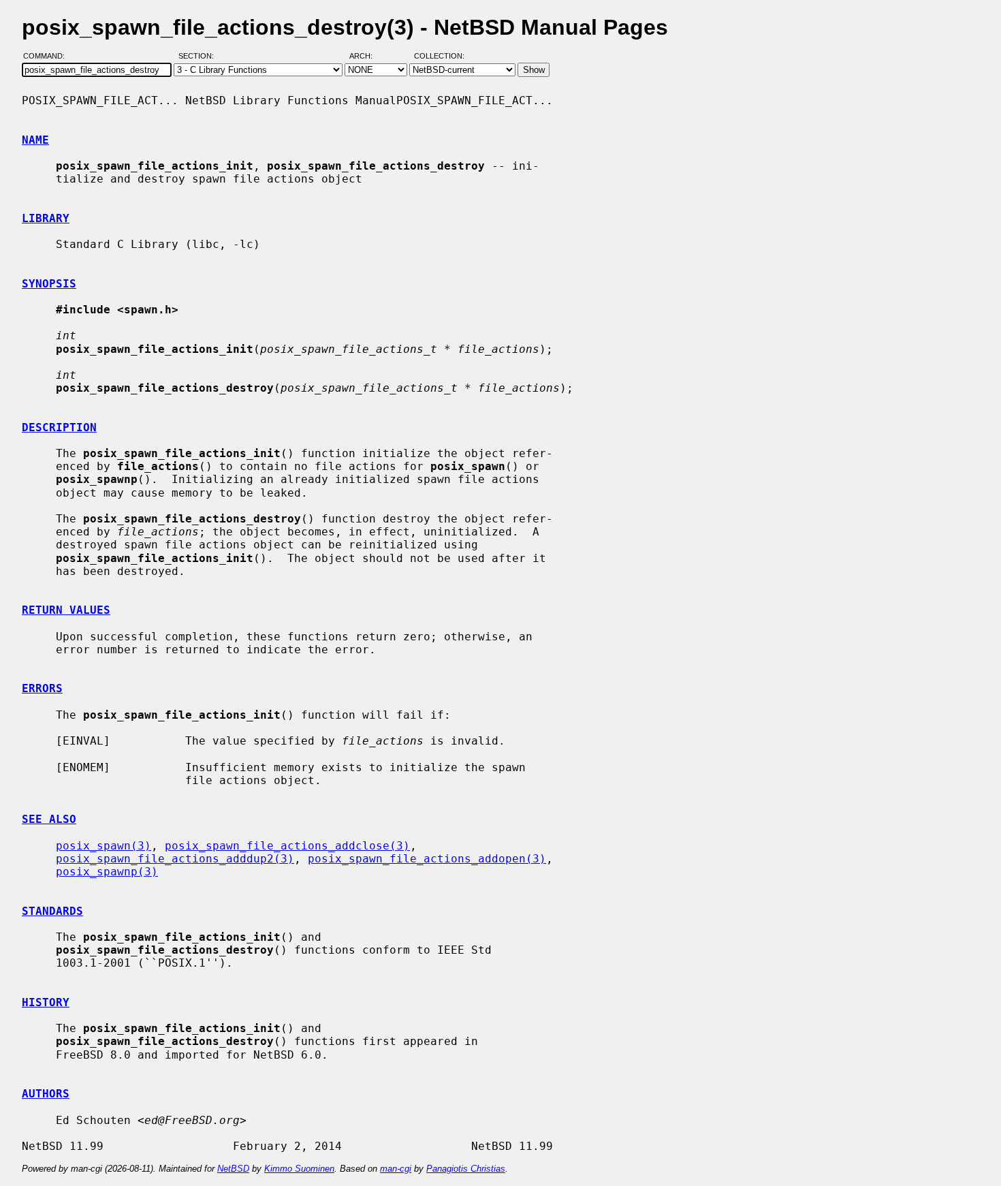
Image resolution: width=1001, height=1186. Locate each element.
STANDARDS (52, 911)
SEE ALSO (49, 819)
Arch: (367, 56)
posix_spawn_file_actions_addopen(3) (427, 858)
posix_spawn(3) (103, 845)
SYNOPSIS (49, 283)
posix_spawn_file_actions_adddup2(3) (175, 858)
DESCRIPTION (59, 427)
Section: (199, 56)
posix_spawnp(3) (107, 871)
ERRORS (42, 688)
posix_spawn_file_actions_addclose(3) (287, 845)
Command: (48, 56)
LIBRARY (45, 218)
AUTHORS (45, 1093)
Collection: (439, 56)
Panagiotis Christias (465, 1169)
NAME (35, 140)
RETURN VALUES (66, 610)
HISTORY (45, 1002)
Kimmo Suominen (299, 1169)
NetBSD (233, 1169)
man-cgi (395, 1169)
